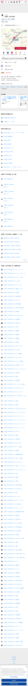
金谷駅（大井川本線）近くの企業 (11, 611)
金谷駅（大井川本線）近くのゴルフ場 (12, 349)
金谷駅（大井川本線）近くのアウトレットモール (14, 427)
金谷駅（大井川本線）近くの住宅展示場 (12, 618)
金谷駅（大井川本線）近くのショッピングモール (14, 420)
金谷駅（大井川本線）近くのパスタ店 (12, 281)
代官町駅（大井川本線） (9, 191)
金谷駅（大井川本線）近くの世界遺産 (12, 380)
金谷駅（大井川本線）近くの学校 (11, 607)
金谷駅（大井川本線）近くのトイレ (11, 561)
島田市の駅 (19, 87)
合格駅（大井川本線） (8, 205)
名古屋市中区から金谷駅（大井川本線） (12, 245)
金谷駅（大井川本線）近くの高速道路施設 (13, 527)
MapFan (2, 87)
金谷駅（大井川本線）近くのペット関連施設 (13, 622)
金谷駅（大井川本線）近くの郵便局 (11, 565)
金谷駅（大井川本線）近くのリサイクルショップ (14, 469)
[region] (14, 39)
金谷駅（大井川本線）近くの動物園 (11, 338)
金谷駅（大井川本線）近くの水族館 (11, 342)
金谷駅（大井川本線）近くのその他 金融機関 (14, 588)
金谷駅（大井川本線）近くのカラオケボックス (14, 388)
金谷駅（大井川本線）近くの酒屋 (11, 477)
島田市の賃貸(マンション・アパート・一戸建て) (14, 132)
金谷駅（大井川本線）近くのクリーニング (13, 626)
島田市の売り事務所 (8, 163)
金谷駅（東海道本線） (8, 178)
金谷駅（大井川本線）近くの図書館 (11, 599)
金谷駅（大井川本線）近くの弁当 (11, 473)
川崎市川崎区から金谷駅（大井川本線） (12, 257)
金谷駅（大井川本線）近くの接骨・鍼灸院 (13, 549)
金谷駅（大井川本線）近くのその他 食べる (13, 315)
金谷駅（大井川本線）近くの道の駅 (11, 534)
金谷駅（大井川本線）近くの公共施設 (12, 591)
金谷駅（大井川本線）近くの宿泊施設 (12, 319)
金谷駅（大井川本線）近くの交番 (11, 595)
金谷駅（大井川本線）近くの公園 (11, 326)
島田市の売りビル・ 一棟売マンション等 (12, 167)
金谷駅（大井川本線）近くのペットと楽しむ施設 (14, 384)
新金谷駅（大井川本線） (9, 184)
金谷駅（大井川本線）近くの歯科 (11, 546)
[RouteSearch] (8, 2)
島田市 (6, 21)
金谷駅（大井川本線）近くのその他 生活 (13, 645)
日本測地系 (18, 76)
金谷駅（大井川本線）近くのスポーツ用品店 (13, 458)
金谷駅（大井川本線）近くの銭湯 (11, 404)
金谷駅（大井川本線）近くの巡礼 (11, 376)
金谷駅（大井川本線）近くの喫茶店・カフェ (13, 288)
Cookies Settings (14, 676)
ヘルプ (14, 661)
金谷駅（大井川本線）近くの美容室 (11, 633)
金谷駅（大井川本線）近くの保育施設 (12, 603)
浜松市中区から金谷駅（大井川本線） (12, 241)
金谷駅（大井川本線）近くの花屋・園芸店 (13, 484)
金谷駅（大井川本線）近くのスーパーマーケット (14, 416)
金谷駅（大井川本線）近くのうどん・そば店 (13, 277)
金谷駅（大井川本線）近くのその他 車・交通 (14, 538)
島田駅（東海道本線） (8, 219)
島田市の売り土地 (7, 155)
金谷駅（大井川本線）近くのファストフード (13, 269)
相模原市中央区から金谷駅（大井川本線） (13, 249)
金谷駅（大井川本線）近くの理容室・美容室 (13, 641)
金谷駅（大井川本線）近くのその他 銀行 (13, 584)
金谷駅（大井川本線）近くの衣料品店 (12, 439)
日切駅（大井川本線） (8, 198)
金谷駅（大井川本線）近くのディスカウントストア (15, 423)
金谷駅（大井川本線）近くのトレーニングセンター (15, 368)
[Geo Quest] (19, 2)
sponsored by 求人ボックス (22, 94)
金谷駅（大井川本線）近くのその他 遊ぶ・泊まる (15, 408)
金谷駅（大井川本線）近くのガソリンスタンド (14, 500)
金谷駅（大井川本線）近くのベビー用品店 (13, 446)
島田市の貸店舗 (7, 140)
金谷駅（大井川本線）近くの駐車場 (11, 515)
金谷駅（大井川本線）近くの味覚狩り (12, 372)
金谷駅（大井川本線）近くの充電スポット (13, 519)
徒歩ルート (6, 186)
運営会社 (14, 657)
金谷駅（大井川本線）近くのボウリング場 (13, 346)
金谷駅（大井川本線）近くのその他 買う (13, 488)
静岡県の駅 (13, 87)
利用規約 (14, 659)
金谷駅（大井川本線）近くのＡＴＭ (11, 569)
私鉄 (9, 19)
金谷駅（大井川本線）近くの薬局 (11, 435)
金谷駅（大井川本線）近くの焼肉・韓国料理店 (14, 307)
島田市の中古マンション (9, 147)
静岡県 (3, 21)
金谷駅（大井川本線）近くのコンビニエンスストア (15, 412)
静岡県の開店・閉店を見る (9, 117)
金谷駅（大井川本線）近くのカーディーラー (13, 507)
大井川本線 (12, 19)
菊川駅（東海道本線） (8, 226)
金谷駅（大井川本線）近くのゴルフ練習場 (13, 353)
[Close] (26, 666)
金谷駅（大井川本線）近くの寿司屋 (11, 292)
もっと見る (24, 259)
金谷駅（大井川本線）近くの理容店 (11, 637)
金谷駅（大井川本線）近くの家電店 (11, 450)
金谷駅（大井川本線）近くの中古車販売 (12, 530)
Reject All (14, 680)
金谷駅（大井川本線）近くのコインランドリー (14, 630)
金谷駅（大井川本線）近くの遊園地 (11, 330)
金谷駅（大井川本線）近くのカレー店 (12, 300)
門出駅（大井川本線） (8, 212)
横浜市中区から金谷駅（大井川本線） (12, 253)
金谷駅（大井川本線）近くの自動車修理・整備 (14, 511)
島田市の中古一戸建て (8, 151)
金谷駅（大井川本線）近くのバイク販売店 (13, 523)
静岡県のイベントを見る (9, 121)
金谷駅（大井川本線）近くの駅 (10, 492)
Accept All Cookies (14, 683)
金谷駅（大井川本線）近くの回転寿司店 (12, 296)
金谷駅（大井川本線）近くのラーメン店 (12, 284)
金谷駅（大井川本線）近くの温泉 (11, 400)
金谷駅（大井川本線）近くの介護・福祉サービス (14, 553)
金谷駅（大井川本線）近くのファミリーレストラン (15, 273)
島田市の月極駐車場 (8, 136)
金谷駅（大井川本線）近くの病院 (11, 542)
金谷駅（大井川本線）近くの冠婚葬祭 (12, 614)
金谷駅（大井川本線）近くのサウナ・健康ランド (14, 361)
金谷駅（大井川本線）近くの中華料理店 (12, 303)
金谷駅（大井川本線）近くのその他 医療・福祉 (14, 557)
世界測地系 (11, 76)
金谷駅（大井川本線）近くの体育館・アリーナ (14, 365)
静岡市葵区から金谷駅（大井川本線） (12, 238)
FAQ (14, 663)
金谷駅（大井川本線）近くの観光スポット (13, 323)
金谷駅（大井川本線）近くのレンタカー (12, 496)
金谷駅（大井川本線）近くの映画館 (11, 334)
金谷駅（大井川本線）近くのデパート (12, 431)
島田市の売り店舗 (7, 159)
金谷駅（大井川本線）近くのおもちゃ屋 (12, 442)
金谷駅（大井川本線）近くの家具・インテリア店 (14, 465)
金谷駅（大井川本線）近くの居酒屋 (11, 311)
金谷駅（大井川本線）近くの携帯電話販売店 (13, 454)
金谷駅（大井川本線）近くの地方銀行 (12, 576)
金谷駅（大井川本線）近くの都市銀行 (12, 572)
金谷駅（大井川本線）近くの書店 (11, 481)
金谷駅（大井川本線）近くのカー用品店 (12, 504)
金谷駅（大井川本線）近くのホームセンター (13, 462)
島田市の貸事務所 (7, 144)
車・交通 (3, 19)
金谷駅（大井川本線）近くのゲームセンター (13, 391)
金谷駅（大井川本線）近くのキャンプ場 (12, 357)
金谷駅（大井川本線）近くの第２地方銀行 (13, 580)
